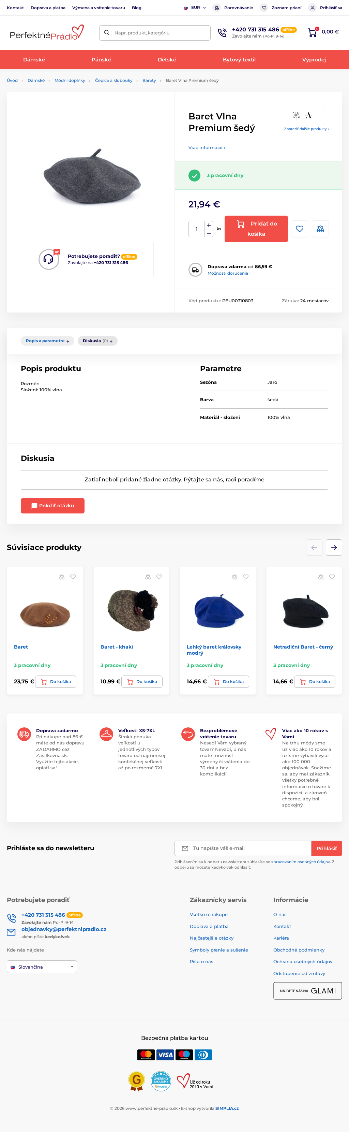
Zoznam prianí (286, 7)
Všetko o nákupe (209, 914)
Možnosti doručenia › (229, 273)
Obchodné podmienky (298, 950)
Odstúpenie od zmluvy (299, 973)
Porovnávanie (238, 7)
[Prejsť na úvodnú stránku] (46, 33)
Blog (136, 7)
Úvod (12, 80)
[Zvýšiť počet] (209, 225)
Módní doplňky (70, 80)
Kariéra (281, 938)
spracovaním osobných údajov (300, 861)
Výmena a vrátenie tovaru (98, 7)
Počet (197, 229)
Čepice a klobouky (114, 80)
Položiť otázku (56, 506)
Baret (21, 647)
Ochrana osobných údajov (302, 961)
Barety (149, 80)
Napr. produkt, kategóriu (142, 32)
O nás (280, 914)
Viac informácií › (206, 147)
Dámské (36, 80)
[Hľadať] (107, 33)
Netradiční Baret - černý (303, 647)
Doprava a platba (48, 7)
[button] (334, 547)
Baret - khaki (117, 647)
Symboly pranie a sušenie (219, 950)
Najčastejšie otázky (211, 938)
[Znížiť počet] (209, 233)
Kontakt (15, 7)
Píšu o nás (201, 961)
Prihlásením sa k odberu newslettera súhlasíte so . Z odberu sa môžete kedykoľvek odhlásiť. (254, 864)
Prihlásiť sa (331, 7)
